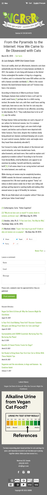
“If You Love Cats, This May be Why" (31, 220)
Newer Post (39, 250)
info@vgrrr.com (23, 466)
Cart (30, 3)
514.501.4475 (27, 33)
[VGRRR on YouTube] (28, 472)
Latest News (23, 382)
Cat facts (18, 55)
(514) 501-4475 (23, 463)
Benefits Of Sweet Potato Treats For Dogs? (17, 345)
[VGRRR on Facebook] (18, 472)
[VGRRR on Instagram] (23, 472)
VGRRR (29, 490)
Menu (6, 3)
